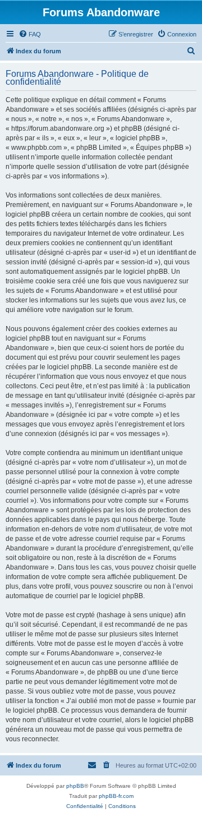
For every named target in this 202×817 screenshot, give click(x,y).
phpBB (75, 786)
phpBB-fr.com (116, 796)
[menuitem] (30, 34)
